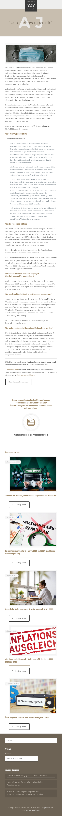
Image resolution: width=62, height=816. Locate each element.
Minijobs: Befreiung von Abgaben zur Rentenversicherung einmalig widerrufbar (25, 793)
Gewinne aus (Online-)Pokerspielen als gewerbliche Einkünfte (30, 495)
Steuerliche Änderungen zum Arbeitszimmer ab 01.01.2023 (29, 609)
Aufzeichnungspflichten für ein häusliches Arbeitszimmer (25, 783)
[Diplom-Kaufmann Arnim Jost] (31, 4)
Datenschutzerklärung (26, 375)
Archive (8, 754)
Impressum (47, 808)
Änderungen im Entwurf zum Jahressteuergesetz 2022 (27, 717)
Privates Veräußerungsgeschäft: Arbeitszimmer (27, 776)
